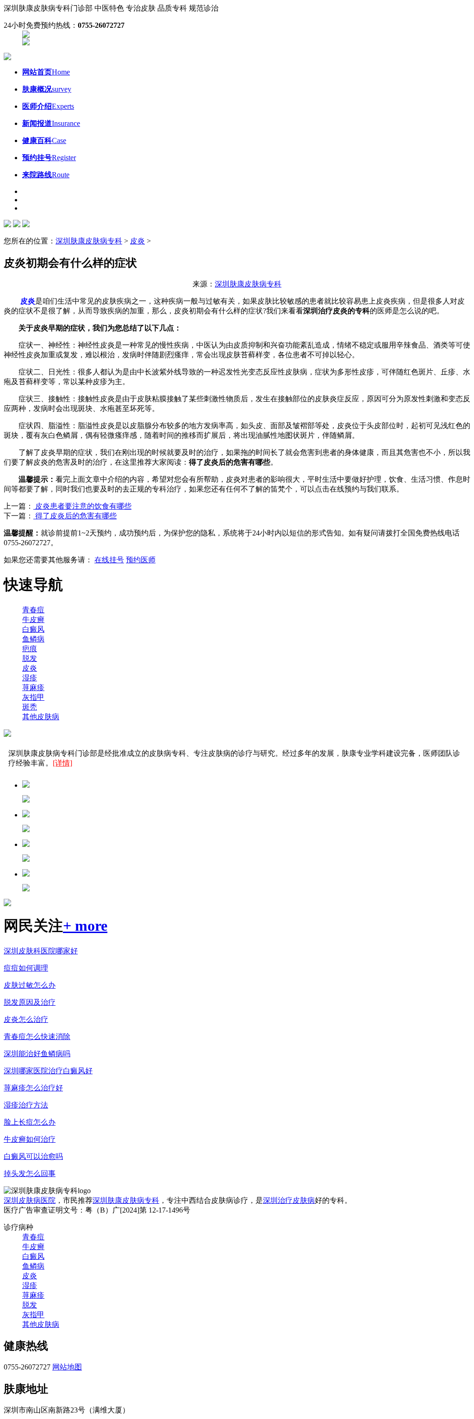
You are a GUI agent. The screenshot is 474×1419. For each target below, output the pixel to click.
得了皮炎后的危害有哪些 (75, 516)
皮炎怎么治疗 (26, 1019)
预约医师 (141, 560)
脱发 (29, 658)
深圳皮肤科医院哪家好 (41, 951)
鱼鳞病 (33, 639)
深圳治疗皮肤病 (289, 1200)
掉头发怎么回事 (30, 1173)
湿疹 (29, 678)
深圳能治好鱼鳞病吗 (37, 1054)
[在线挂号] (26, 43)
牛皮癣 (33, 619)
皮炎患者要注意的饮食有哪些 (82, 506)
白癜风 (33, 629)
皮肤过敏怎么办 (30, 985)
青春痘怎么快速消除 (37, 1036)
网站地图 (67, 1367)
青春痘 (33, 610)
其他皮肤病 (40, 717)
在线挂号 (109, 560)
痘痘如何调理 (26, 968)
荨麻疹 (33, 687)
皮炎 (137, 241)
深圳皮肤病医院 (30, 1200)
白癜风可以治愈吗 (33, 1156)
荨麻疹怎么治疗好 (33, 1088)
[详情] (62, 763)
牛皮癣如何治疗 (30, 1139)
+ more (85, 925)
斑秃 (29, 707)
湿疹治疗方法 (26, 1105)
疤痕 (29, 649)
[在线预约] (26, 35)
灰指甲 (33, 697)
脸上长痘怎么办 (30, 1122)
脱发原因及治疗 (30, 1002)
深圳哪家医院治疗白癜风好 (48, 1071)
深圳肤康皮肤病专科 (89, 241)
